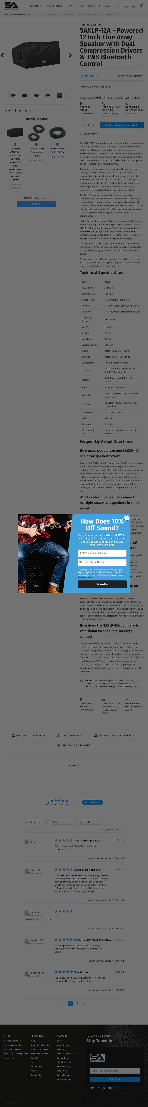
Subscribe (102, 584)
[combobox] (83, 562)
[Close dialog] (126, 518)
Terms (90, 577)
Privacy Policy (82, 577)
